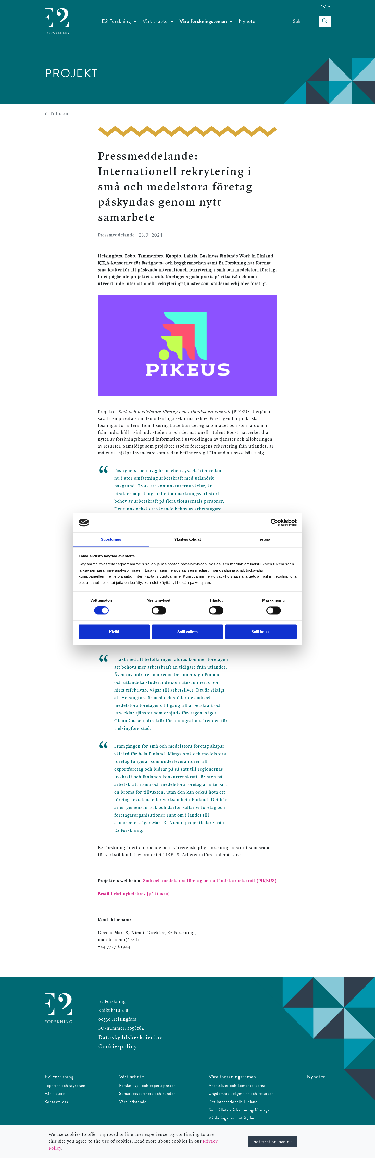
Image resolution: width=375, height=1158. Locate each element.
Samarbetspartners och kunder (147, 1094)
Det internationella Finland (233, 1102)
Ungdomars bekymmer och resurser (241, 1094)
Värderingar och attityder (232, 1118)
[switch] (159, 611)
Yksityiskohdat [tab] (187, 539)
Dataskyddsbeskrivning (130, 1037)
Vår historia (55, 1094)
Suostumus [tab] (111, 539)
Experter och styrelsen (65, 1085)
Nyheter (248, 21)
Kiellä (114, 632)
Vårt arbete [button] (156, 21)
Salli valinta (187, 632)
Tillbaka (59, 113)
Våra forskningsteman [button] (204, 21)
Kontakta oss (56, 1102)
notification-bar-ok (273, 1141)
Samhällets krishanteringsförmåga (239, 1110)
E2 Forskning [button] (117, 21)
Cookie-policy (117, 1047)
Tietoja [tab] (264, 539)
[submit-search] (324, 21)
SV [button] (323, 7)
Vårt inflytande (132, 1102)
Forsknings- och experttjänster (147, 1085)
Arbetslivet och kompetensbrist (237, 1085)
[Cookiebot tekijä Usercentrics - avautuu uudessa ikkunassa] (274, 522)
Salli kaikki (261, 632)
